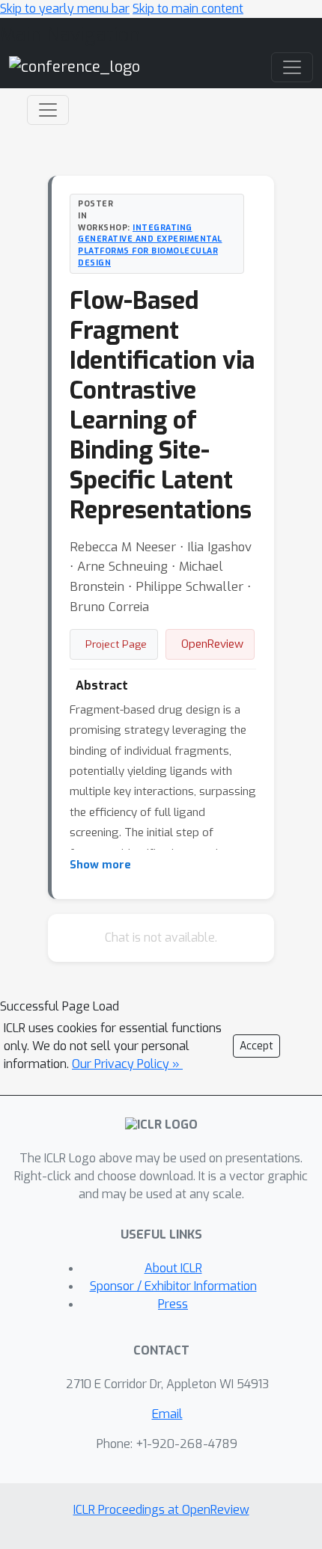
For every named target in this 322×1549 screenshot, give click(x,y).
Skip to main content (188, 8)
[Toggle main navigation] (292, 67)
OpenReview (212, 644)
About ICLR (173, 1268)
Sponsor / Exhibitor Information (173, 1286)
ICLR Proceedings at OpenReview (161, 1510)
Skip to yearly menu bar (65, 8)
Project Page (116, 644)
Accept (256, 1046)
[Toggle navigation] (48, 110)
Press (173, 1304)
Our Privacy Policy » (127, 1064)
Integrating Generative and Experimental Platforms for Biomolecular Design (150, 245)
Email (167, 1414)
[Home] (74, 67)
